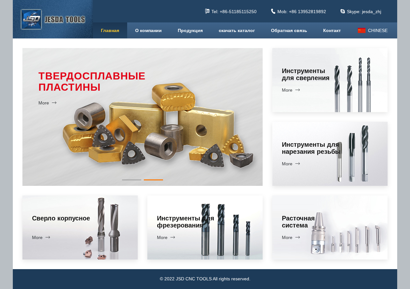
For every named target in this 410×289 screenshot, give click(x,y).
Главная (110, 30)
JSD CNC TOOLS (53, 19)
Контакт (332, 30)
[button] (131, 179)
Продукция (190, 30)
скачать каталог (237, 30)
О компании (148, 30)
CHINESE (378, 30)
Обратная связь (289, 30)
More (110, 163)
